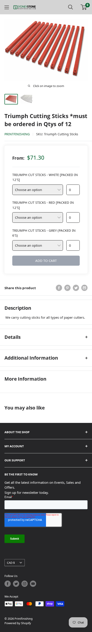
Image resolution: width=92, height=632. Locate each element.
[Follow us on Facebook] (7, 584)
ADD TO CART (46, 260)
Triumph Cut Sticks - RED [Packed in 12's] (43, 205)
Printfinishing (17, 134)
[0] (84, 7)
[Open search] (70, 7)
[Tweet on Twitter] (76, 288)
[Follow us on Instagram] (24, 584)
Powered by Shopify (17, 623)
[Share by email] (84, 288)
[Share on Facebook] (59, 288)
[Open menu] (6, 7)
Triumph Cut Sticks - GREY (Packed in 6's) (43, 233)
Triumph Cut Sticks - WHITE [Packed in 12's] (45, 177)
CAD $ (11, 563)
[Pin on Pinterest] (67, 288)
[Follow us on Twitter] (16, 584)
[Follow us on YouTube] (33, 584)
